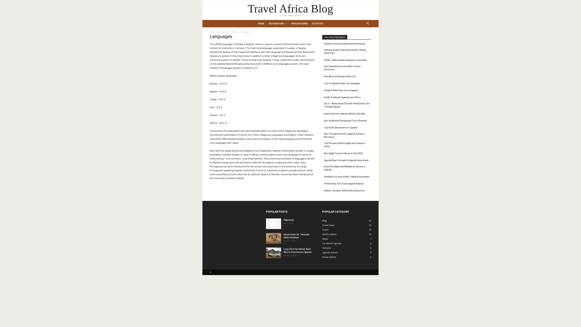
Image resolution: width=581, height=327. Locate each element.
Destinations (276, 23)
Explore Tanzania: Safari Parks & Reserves (344, 190)
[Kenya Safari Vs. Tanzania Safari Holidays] (273, 238)
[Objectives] (273, 223)
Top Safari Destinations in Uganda (340, 127)
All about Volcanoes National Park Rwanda (344, 44)
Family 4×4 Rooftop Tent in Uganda (341, 90)
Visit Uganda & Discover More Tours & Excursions (342, 68)
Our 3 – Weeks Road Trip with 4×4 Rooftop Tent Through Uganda (347, 105)
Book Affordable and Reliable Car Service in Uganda (345, 168)
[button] (367, 23)
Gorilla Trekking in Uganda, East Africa (342, 97)
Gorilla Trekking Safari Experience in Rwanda (345, 60)
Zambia (234, 32)
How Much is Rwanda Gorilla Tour (340, 76)
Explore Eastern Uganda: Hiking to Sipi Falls (344, 113)
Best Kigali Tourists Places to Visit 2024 (343, 153)
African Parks (299, 23)
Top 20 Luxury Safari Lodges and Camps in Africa (344, 145)
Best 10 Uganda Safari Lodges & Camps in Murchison (344, 135)
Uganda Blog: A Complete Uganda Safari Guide (346, 160)
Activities (317, 23)
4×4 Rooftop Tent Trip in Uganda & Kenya (344, 183)
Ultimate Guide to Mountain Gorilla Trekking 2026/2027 (345, 51)
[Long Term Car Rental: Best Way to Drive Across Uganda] (273, 253)
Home (261, 23)
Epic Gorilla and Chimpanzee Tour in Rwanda (345, 120)
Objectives (289, 220)
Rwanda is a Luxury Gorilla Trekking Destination (346, 176)
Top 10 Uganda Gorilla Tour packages (342, 83)
